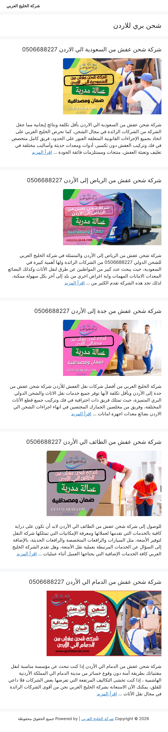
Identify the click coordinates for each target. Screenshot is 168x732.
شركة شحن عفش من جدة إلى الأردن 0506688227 (97, 310)
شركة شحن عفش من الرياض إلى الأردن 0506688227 (94, 180)
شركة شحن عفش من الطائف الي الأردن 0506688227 (93, 441)
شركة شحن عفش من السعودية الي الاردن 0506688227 (91, 49)
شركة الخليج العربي (23, 5)
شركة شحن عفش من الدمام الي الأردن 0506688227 (95, 581)
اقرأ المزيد (42, 152)
